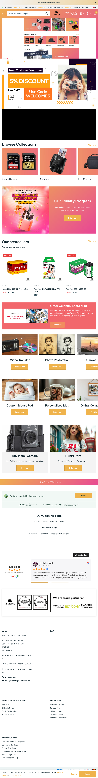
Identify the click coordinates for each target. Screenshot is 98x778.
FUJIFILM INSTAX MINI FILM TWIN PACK (47, 290)
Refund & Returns (57, 705)
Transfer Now (19, 367)
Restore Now (57, 367)
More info (83, 495)
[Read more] (82, 13)
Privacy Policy (55, 708)
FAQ (52, 631)
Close (95, 2)
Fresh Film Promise (9, 711)
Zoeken (46, 13)
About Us (5, 705)
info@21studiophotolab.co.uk (17, 681)
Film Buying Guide (9, 755)
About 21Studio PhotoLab (13, 700)
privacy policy (16, 775)
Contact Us (77, 7)
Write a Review (81, 555)
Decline (74, 774)
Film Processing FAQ (10, 758)
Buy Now (25, 468)
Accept (87, 774)
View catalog (3, 12)
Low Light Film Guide (10, 745)
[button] (97, 268)
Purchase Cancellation (59, 718)
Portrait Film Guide (9, 748)
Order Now (72, 218)
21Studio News (8, 708)
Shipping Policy (56, 711)
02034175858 (11, 677)
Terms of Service (56, 714)
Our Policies (55, 700)
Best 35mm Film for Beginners (13, 742)
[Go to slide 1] (39, 582)
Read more (18, 7)
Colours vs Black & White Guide (14, 751)
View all (91, 145)
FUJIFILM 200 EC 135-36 (76, 289)
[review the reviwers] (88, 563)
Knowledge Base (9, 737)
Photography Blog (9, 714)
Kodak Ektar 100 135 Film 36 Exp (15, 289)
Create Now (19, 412)
